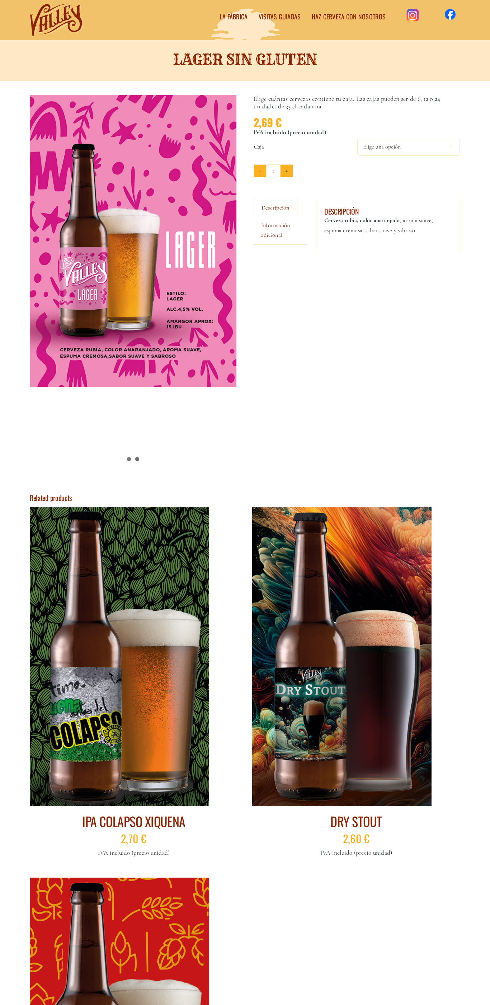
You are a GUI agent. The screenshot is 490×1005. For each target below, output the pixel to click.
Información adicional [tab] (275, 230)
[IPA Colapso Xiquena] (119, 512)
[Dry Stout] (342, 512)
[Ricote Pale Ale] (119, 882)
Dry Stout (356, 821)
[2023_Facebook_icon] (450, 11)
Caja (259, 146)
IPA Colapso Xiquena (133, 821)
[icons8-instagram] (413, 10)
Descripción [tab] (275, 207)
